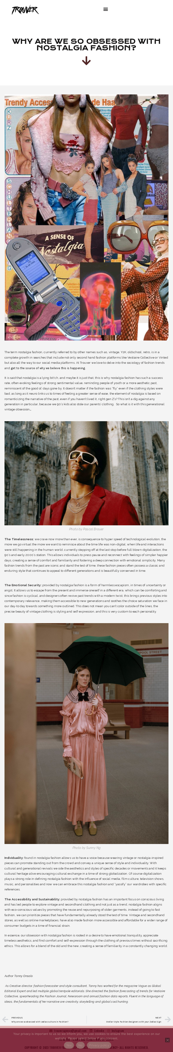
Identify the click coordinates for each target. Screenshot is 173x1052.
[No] (167, 1040)
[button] (105, 9)
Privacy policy (99, 1045)
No (80, 1045)
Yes (69, 1045)
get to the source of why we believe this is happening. (48, 368)
